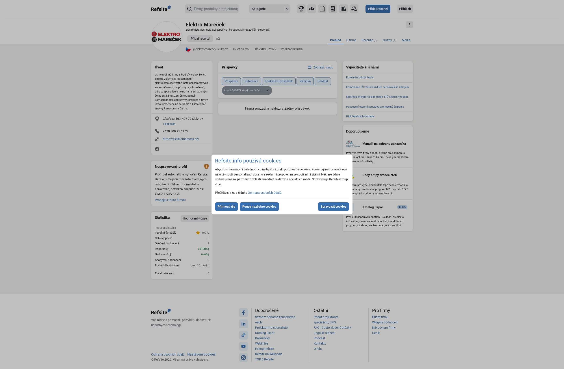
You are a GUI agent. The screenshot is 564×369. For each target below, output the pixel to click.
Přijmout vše (226, 206)
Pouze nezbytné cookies (259, 206)
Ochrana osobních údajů (264, 192)
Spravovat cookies (333, 206)
